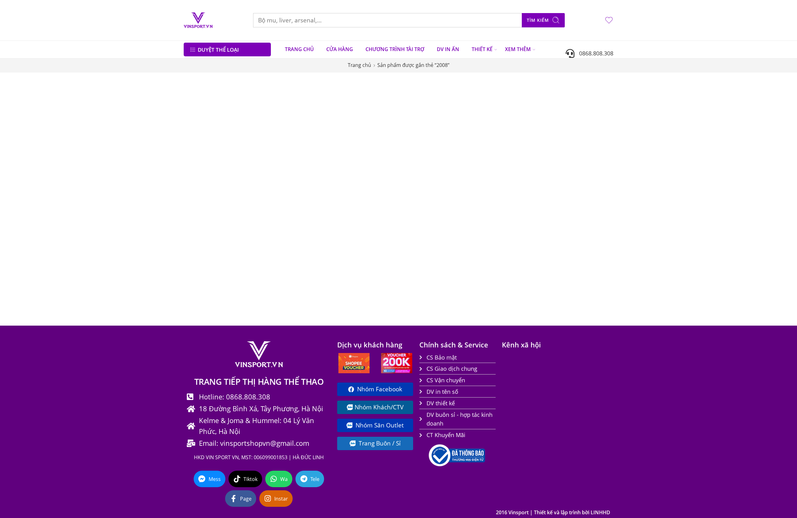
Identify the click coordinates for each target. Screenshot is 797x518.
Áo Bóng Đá (203, 148)
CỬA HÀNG (339, 49)
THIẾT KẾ (482, 49)
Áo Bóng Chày (203, 137)
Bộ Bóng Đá (201, 160)
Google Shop (202, 242)
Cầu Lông (199, 172)
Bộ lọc (196, 85)
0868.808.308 (593, 53)
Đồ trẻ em (199, 207)
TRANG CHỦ (299, 49)
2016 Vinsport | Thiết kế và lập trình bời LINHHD (553, 512)
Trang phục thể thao (212, 301)
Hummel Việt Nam (209, 254)
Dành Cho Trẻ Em (207, 184)
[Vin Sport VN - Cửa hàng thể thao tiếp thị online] (198, 20)
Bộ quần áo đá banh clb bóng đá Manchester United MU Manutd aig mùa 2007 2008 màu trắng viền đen (334, 188)
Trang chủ (359, 65)
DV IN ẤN (448, 49)
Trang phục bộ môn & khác (220, 289)
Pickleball (199, 277)
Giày (193, 230)
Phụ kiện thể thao (209, 265)
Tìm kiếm (538, 20)
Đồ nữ (194, 195)
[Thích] (365, 105)
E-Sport (195, 219)
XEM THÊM (518, 49)
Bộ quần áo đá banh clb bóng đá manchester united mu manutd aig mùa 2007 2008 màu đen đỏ (414, 179)
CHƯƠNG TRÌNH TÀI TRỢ (394, 49)
